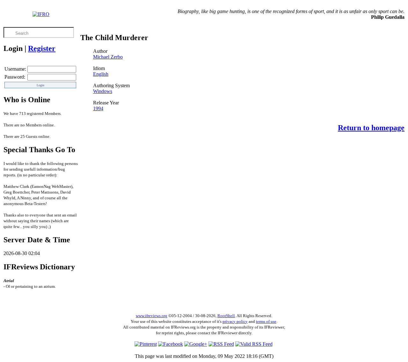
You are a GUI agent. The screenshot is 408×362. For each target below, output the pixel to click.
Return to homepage (371, 128)
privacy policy (235, 321)
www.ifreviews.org (151, 315)
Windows (102, 91)
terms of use (266, 321)
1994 (98, 108)
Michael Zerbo (108, 57)
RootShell (226, 315)
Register (41, 48)
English (100, 74)
